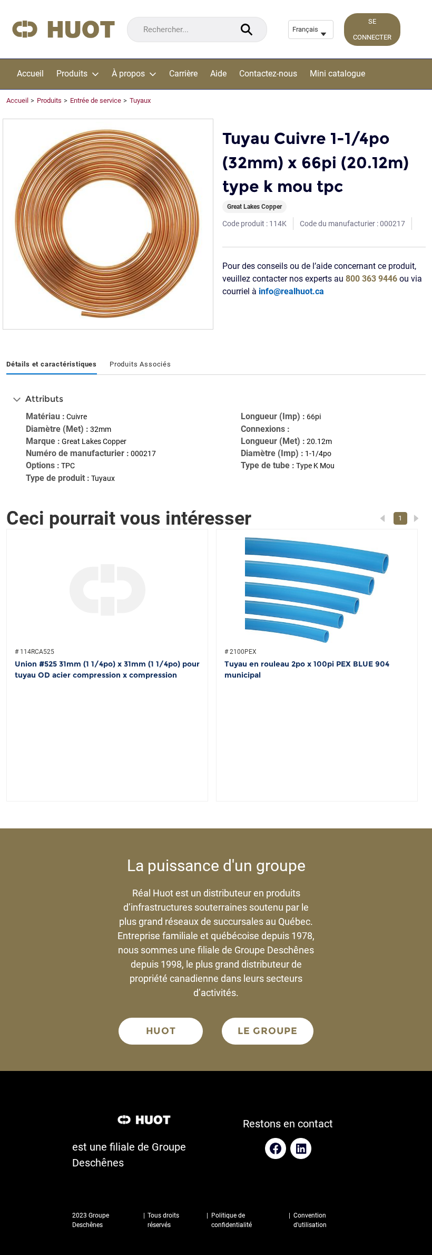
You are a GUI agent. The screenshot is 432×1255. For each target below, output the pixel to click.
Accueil (30, 74)
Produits (71, 74)
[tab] (51, 365)
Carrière (183, 74)
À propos (128, 74)
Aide (218, 74)
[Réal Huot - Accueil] (63, 29)
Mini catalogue (337, 74)
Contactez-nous (268, 74)
